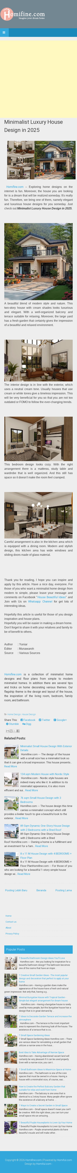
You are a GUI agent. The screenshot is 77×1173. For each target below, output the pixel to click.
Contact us (11, 922)
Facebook (29, 720)
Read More (10, 766)
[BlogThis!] (11, 731)
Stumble (13, 724)
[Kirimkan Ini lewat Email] (7, 731)
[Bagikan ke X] (14, 731)
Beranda (41, 890)
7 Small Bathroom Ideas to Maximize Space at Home (45, 1069)
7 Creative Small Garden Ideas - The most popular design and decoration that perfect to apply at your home (44, 978)
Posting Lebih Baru (16, 890)
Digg (28, 724)
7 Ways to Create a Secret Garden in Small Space (43, 1105)
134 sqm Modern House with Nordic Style (44, 774)
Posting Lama (64, 890)
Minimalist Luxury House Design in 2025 (33, 126)
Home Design (14, 714)
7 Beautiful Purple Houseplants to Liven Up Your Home (45, 1122)
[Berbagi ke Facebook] (18, 731)
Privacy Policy (12, 933)
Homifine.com (14, 187)
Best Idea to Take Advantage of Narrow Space (41, 1052)
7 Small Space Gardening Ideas (34, 1035)
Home (8, 916)
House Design (29, 714)
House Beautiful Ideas (51, 597)
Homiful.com (64, 1160)
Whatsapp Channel (40, 601)
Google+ (61, 720)
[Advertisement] (38, 79)
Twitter (45, 720)
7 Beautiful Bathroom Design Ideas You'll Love (42, 958)
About (8, 928)
